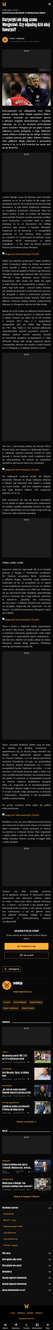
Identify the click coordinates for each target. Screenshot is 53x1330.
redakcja (20, 38)
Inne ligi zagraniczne (10, 1102)
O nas (12, 1313)
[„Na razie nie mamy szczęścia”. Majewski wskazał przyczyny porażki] (26, 1090)
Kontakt (30, 1313)
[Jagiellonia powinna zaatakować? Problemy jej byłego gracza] (26, 1107)
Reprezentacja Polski (12, 1226)
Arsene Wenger (20, 1002)
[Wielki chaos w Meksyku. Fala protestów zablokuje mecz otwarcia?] (26, 1184)
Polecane (6, 1161)
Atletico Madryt (36, 1002)
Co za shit (28, 955)
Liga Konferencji (10, 1239)
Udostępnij (14, 969)
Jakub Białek (6, 1190)
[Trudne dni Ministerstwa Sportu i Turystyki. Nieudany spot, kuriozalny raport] (26, 1166)
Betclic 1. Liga (9, 1220)
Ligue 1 (5, 1052)
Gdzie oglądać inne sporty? (12, 1265)
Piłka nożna (6, 1253)
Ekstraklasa (7, 1069)
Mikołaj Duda (6, 1062)
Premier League (10, 1245)
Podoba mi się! (28, 946)
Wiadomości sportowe (10, 1207)
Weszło (15, 10)
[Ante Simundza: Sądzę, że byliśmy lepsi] (26, 1073)
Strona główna (6, 10)
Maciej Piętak (7, 1079)
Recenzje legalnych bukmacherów (14, 1277)
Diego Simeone (28, 1008)
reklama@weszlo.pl (22, 991)
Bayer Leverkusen (11, 1008)
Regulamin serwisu (26, 1318)
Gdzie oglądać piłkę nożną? (12, 1259)
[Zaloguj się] (49, 4)
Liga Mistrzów (9, 1232)
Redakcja (21, 1313)
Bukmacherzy (7, 1271)
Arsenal (7, 1002)
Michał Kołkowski (5, 1172)
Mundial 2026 (7, 1179)
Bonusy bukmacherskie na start (13, 1290)
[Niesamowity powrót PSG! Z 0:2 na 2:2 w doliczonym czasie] (26, 1057)
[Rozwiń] (48, 1207)
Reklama (39, 1313)
